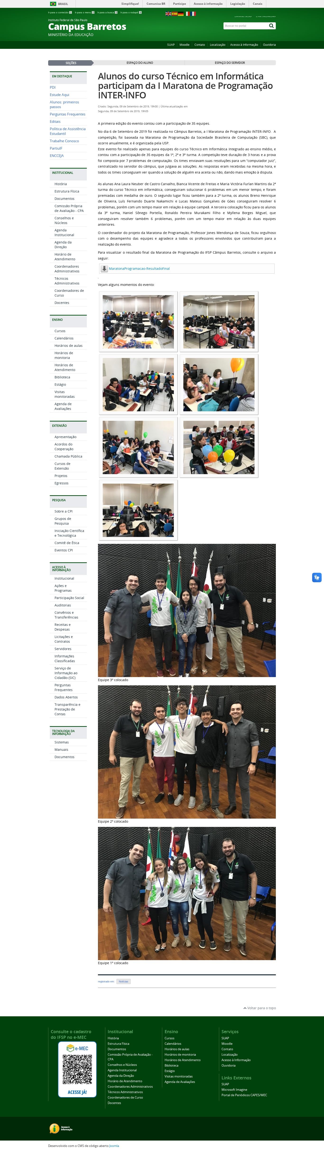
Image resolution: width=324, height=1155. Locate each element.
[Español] (175, 13)
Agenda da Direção (63, 244)
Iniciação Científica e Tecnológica (69, 533)
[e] (138, 472)
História (61, 184)
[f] (219, 472)
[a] (138, 346)
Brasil (63, 4)
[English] (169, 13)
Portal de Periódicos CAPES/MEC (244, 1095)
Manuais (61, 749)
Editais (55, 121)
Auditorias (63, 605)
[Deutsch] (181, 13)
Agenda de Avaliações (63, 406)
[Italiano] (187, 13)
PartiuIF (56, 148)
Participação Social (69, 598)
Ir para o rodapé (130, 12)
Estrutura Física (67, 191)
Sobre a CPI (64, 511)
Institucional (64, 578)
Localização (217, 45)
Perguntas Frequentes (67, 114)
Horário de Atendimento (65, 256)
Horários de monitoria (64, 355)
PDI (53, 87)
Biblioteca (62, 377)
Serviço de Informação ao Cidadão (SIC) (66, 673)
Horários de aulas (69, 345)
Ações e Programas (63, 588)
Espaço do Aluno (140, 62)
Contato (199, 45)
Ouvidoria (269, 45)
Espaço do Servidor (230, 62)
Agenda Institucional (64, 232)
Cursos (60, 331)
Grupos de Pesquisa (63, 521)
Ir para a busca (107, 12)
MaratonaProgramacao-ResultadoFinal (139, 268)
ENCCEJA (57, 155)
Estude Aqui (59, 94)
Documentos (64, 198)
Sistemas (62, 742)
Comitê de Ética (67, 543)
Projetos (61, 475)
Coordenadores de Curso (125, 1097)
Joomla (114, 1146)
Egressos (62, 483)
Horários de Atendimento (65, 367)
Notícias (123, 981)
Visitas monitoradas (65, 394)
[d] (219, 409)
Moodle (185, 45)
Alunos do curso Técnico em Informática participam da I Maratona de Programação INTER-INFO (185, 85)
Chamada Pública (68, 456)
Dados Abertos (66, 697)
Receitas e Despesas (63, 627)
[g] (138, 534)
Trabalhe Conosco (64, 141)
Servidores (63, 648)
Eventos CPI (64, 550)
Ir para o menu (84, 12)
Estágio (60, 384)
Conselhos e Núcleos (64, 220)
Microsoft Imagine (234, 1090)
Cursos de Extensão (62, 466)
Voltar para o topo (261, 1008)
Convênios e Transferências (66, 614)
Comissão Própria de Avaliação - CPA (69, 208)
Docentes (62, 302)
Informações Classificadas (65, 658)
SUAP (171, 45)
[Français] (193, 13)
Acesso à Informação (244, 45)
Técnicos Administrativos (67, 280)
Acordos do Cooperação (64, 446)
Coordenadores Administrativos (67, 268)
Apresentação (65, 437)
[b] (219, 346)
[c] (138, 409)
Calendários (64, 338)
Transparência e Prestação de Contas (67, 709)
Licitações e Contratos (64, 639)
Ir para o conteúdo (59, 12)
